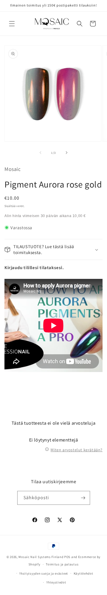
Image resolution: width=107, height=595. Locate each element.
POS (67, 557)
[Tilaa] (83, 498)
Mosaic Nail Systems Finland (40, 557)
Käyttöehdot (83, 573)
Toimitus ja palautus (62, 564)
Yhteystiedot (56, 582)
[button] (11, 23)
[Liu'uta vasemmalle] (40, 152)
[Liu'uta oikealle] (66, 152)
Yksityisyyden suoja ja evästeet (43, 573)
